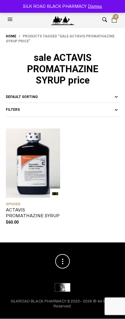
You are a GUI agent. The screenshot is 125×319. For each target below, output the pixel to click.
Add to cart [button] (55, 193)
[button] (10, 19)
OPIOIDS (13, 204)
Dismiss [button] (95, 6)
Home (11, 36)
